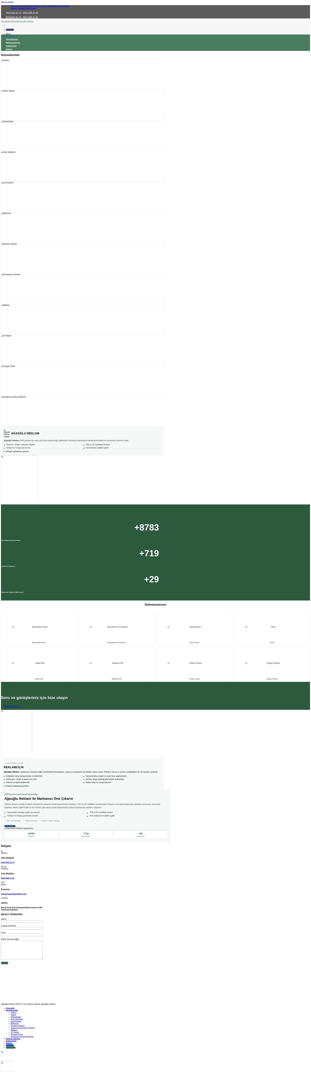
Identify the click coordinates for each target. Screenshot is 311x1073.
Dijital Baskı (16, 1017)
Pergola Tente (17, 1034)
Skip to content (7, 2)
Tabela (14, 1013)
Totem (13, 1015)
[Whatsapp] (6, 1060)
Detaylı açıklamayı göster (17, 451)
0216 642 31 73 (13, 12)
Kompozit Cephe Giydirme (22, 1037)
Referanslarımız (13, 43)
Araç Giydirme (17, 1019)
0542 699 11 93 (30, 12)
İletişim (9, 49)
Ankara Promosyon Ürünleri (23, 1028)
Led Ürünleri (16, 1021)
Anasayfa (10, 36)
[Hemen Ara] (6, 1071)
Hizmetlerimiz (12, 39)
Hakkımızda (11, 46)
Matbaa (14, 1030)
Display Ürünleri (18, 1026)
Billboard (14, 1023)
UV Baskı (15, 1032)
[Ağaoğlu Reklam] (17, 21)
